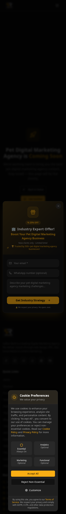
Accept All (33, 473)
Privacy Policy (30, 432)
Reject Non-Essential (33, 481)
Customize (35, 490)
